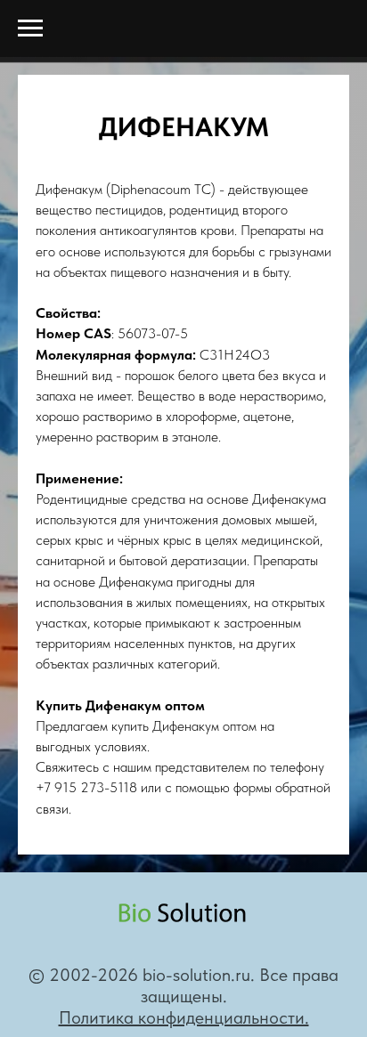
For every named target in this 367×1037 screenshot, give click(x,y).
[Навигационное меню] (30, 28)
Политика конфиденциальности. (184, 1017)
